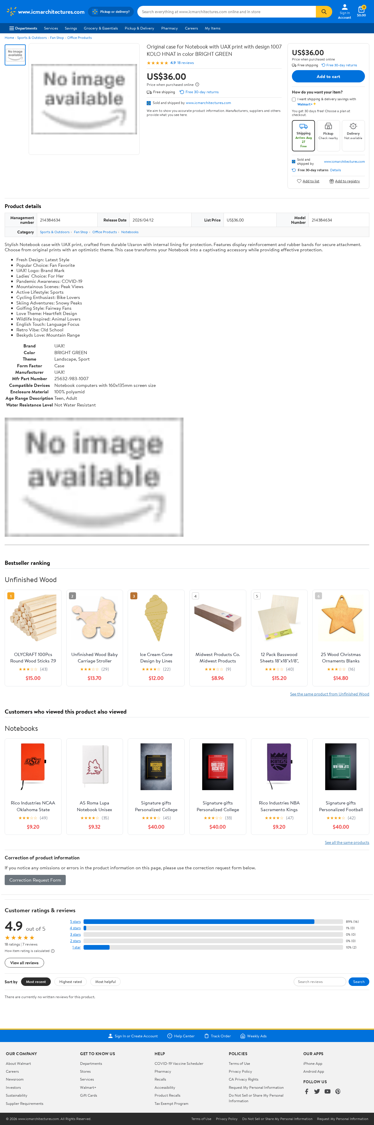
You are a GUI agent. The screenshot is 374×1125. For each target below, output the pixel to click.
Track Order (221, 1036)
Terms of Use (239, 1063)
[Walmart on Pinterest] (338, 1091)
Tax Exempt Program (171, 1103)
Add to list (311, 181)
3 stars (75, 934)
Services (51, 28)
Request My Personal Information (256, 1087)
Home (9, 37)
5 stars (75, 921)
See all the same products (347, 842)
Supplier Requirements (24, 1103)
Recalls (160, 1079)
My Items (212, 28)
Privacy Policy (240, 1071)
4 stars (75, 928)
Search (359, 981)
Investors (13, 1087)
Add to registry (347, 181)
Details (335, 170)
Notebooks (129, 231)
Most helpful (105, 981)
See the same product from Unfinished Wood (329, 694)
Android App (313, 1071)
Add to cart (328, 76)
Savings (71, 28)
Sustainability (16, 1095)
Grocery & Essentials (101, 28)
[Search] (324, 12)
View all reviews (24, 962)
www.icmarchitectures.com (208, 102)
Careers (191, 28)
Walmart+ (88, 1087)
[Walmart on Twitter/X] (317, 1091)
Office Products (79, 37)
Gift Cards (88, 1095)
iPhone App (312, 1063)
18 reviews (185, 62)
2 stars (75, 941)
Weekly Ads (256, 1036)
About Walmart (18, 1063)
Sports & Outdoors (32, 37)
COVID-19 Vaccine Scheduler (179, 1063)
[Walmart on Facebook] (306, 1091)
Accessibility (165, 1087)
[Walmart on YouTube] (327, 1091)
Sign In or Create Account (136, 1036)
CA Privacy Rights (243, 1079)
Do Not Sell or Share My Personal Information (277, 1119)
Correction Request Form (35, 880)
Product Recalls (167, 1095)
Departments (26, 28)
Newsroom (15, 1079)
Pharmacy (169, 28)
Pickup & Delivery (139, 28)
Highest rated (70, 981)
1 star (76, 947)
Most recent (36, 981)
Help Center (184, 1036)
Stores (85, 1071)
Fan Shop (57, 37)
